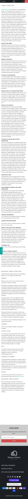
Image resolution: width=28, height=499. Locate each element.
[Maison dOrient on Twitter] (17, 477)
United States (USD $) (13, 484)
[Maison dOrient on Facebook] (8, 477)
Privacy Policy (20, 376)
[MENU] (0, 1)
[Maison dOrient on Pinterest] (13, 477)
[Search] (23, 1)
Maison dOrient (11, 495)
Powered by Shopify (18, 495)
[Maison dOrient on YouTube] (20, 477)
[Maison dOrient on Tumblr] (15, 477)
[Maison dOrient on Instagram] (10, 477)
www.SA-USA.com (5, 9)
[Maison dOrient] (14, 1)
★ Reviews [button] (1, 250)
